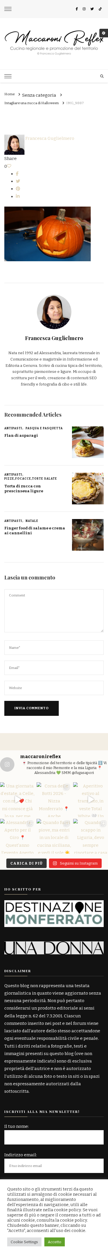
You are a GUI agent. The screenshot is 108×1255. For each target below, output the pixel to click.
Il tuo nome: (16, 1126)
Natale (32, 521)
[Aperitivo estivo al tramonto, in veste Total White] (90, 799)
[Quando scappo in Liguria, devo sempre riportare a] (90, 836)
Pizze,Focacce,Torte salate (30, 478)
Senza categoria (39, 95)
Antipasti (13, 428)
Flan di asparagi (21, 435)
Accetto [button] (54, 1242)
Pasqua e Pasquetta (44, 428)
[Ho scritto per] (54, 904)
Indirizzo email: (20, 1154)
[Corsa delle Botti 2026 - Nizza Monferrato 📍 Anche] (54, 799)
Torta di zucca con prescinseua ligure (23, 488)
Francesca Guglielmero (49, 138)
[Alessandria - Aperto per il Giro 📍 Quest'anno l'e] (17, 836)
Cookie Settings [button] (24, 1242)
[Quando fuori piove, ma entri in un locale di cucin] (54, 836)
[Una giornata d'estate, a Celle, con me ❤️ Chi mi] (17, 799)
